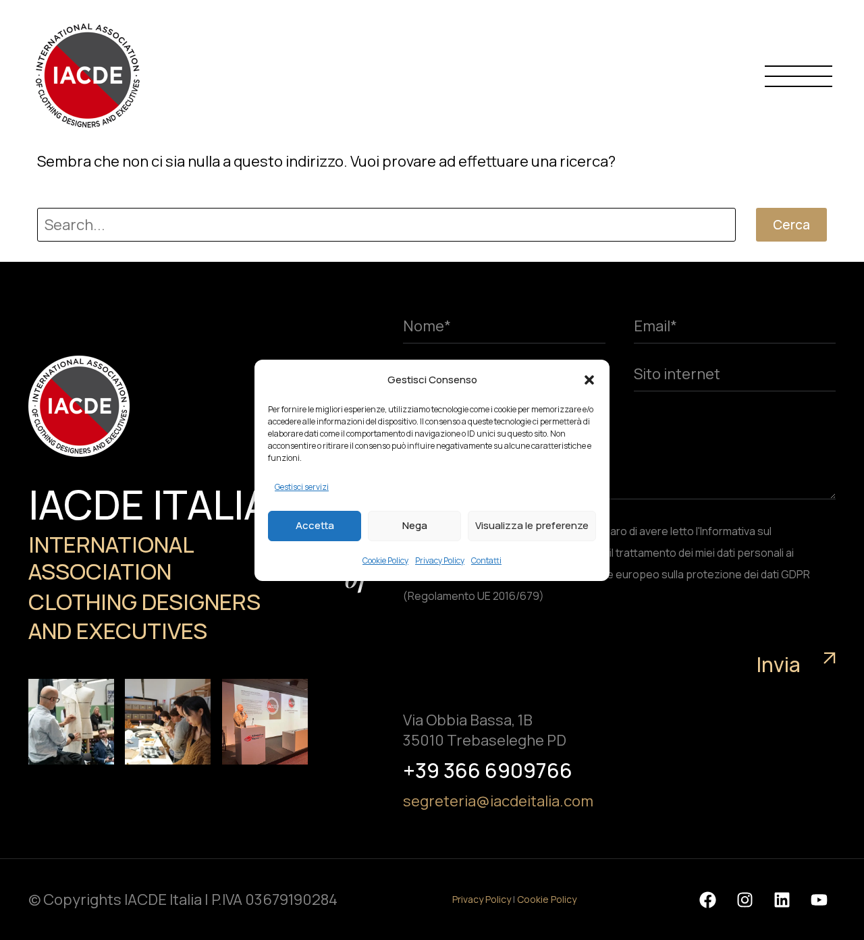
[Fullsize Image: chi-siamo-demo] (168, 722)
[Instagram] (744, 899)
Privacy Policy (439, 560)
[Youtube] (819, 899)
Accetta (315, 525)
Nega (414, 525)
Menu (798, 75)
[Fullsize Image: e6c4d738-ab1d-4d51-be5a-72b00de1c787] (265, 722)
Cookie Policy (385, 560)
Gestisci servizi (302, 487)
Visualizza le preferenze (532, 525)
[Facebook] (707, 899)
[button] (589, 380)
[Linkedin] (782, 899)
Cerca (791, 224)
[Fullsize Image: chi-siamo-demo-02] (71, 722)
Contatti (486, 560)
